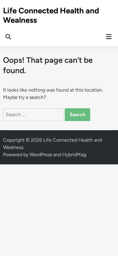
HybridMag (74, 154)
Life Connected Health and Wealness (51, 15)
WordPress (41, 154)
